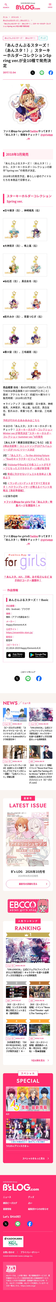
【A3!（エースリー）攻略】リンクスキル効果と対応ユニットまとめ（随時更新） (16, 1009)
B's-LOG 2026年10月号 (28, 871)
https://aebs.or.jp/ (28, 1285)
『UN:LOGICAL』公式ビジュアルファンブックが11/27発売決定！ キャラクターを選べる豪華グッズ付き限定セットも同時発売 (40, 733)
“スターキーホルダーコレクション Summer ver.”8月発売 (27, 435)
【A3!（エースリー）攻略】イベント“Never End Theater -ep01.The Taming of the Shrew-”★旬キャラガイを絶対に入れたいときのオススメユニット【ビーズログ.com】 (41, 774)
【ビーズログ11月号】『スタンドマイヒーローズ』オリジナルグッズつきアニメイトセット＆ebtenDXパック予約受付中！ (14, 733)
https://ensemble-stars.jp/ (19, 632)
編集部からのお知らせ (38, 1208)
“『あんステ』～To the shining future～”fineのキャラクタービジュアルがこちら (26, 457)
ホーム (5, 17)
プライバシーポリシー (30, 1252)
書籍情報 (7, 1208)
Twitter (34, 131)
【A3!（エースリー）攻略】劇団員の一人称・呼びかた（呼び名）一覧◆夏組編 (39, 1047)
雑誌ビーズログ (10, 1202)
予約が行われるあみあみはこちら (21, 420)
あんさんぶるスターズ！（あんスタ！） (16, 20)
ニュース (7, 1196)
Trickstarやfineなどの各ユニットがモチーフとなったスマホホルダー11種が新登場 (27, 466)
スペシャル (15, 17)
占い (30, 1202)
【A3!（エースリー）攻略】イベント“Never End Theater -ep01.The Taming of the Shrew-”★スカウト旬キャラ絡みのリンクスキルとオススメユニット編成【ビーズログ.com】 (39, 1009)
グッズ (43, 38)
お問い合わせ (8, 1252)
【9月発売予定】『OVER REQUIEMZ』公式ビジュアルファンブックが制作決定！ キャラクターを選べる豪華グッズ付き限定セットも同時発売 (16, 1047)
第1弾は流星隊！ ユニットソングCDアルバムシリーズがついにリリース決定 (27, 446)
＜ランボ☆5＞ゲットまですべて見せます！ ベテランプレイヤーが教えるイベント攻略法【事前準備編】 (27, 486)
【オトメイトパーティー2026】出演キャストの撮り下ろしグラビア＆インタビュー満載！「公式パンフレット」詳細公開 (14, 771)
